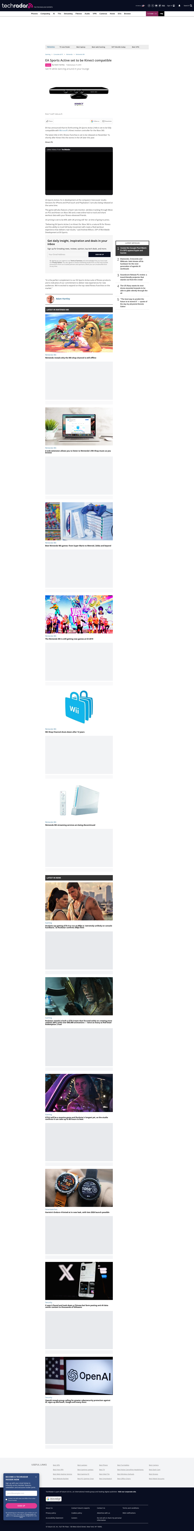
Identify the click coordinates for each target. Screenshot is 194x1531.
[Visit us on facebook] (149, 5)
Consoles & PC (58, 54)
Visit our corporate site (127, 1492)
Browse (127, 14)
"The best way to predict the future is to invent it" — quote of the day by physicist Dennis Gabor (133, 302)
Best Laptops (82, 1465)
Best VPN (135, 47)
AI (54, 14)
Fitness (79, 14)
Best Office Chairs (124, 1479)
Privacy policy (51, 1513)
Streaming (68, 14)
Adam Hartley (59, 65)
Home (112, 14)
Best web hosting (98, 47)
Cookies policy (76, 1513)
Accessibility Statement (54, 1518)
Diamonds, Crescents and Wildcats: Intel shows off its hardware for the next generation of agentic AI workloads (131, 264)
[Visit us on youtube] (156, 5)
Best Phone (103, 1465)
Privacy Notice (57, 262)
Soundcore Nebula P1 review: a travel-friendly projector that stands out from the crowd (133, 277)
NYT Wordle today (119, 47)
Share (51, 121)
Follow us (96, 121)
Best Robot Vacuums (156, 1479)
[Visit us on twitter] (152, 5)
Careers (74, 1518)
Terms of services (76, 261)
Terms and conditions (131, 1508)
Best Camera (154, 1465)
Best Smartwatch (105, 1479)
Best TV (102, 1470)
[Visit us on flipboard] (160, 5)
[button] (188, 6)
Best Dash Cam (154, 1470)
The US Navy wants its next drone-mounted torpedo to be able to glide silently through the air (134, 289)
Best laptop (80, 47)
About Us (49, 1508)
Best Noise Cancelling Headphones (130, 1470)
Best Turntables (123, 1465)
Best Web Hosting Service (62, 1474)
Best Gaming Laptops (85, 1470)
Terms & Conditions (19, 1516)
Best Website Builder (61, 1479)
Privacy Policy (29, 1514)
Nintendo (69, 54)
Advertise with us (103, 1513)
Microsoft (63, 130)
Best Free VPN (58, 1470)
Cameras (103, 14)
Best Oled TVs (104, 1474)
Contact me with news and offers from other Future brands (21, 1499)
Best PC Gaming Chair (85, 1479)
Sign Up (21, 1506)
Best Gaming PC (83, 1474)
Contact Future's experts (80, 1508)
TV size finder (65, 47)
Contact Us (101, 1508)
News (48, 65)
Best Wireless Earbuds (125, 1474)
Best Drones (153, 1474)
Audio (87, 14)
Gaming (47, 54)
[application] (79, 171)
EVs (119, 14)
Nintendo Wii (80, 54)
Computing (45, 14)
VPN (95, 14)
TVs (59, 14)
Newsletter (108, 121)
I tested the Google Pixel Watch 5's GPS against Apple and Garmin (133, 250)
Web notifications (129, 1513)
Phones (34, 14)
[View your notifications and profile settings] (179, 5)
